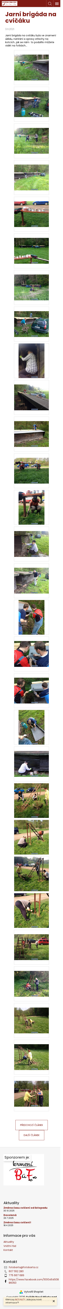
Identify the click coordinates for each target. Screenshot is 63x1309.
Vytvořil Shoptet (33, 1291)
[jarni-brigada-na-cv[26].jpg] (31, 1016)
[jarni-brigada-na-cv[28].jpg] (31, 1089)
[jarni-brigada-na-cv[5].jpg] (31, 246)
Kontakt (8, 1250)
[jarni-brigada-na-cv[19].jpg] (31, 759)
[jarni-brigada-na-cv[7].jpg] (31, 319)
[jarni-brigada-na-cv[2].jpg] (31, 136)
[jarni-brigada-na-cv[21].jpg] (31, 837)
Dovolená (10, 1215)
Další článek (32, 1135)
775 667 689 (16, 1275)
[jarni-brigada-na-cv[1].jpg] (31, 99)
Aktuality (9, 1242)
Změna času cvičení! (17, 1222)
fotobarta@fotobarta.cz (23, 1267)
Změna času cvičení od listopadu (25, 1208)
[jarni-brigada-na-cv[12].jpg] (32, 507)
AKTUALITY (20, 1299)
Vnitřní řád (10, 1246)
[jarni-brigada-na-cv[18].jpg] (32, 727)
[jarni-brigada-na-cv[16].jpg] (31, 649)
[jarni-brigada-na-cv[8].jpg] (32, 360)
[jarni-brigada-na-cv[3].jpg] (31, 173)
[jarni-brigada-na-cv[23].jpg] (31, 910)
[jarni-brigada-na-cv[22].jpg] (31, 873)
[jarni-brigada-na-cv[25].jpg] (31, 979)
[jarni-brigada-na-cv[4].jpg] (31, 209)
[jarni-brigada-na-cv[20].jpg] (31, 800)
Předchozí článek (31, 1125)
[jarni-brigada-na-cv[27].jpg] (31, 1052)
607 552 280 (16, 1271)
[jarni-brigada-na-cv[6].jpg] (31, 283)
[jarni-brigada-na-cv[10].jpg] (31, 429)
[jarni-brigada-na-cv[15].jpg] (32, 617)
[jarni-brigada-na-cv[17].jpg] (31, 686)
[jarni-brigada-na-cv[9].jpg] (31, 393)
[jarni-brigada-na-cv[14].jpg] (31, 576)
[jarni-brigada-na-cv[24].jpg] (31, 942)
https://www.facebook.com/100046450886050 (34, 1281)
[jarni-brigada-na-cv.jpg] (31, 63)
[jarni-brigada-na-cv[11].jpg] (31, 466)
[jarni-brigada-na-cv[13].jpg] (31, 539)
